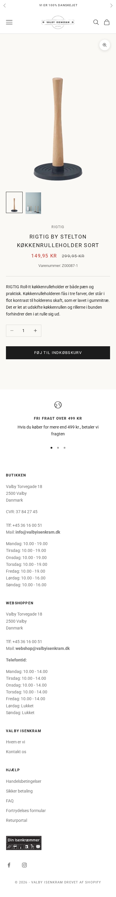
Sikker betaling (19, 791)
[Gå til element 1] (14, 202)
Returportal (16, 820)
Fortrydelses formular (26, 810)
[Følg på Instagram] (24, 865)
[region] (58, 419)
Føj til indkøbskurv (58, 352)
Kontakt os (16, 751)
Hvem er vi (15, 742)
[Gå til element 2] (33, 203)
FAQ (10, 800)
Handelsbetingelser (23, 781)
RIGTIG (57, 227)
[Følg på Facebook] (9, 865)
